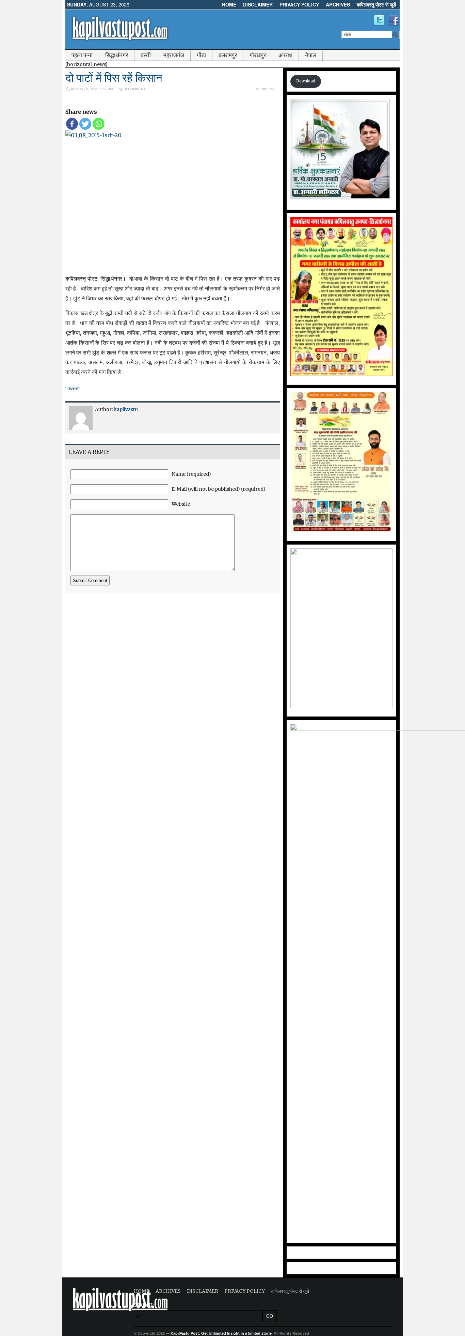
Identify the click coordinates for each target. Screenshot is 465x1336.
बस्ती (146, 55)
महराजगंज (173, 55)
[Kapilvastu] (379, 20)
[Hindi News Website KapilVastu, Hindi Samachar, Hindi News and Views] (120, 42)
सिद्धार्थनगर (116, 55)
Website (181, 504)
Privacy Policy (299, 4)
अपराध (285, 55)
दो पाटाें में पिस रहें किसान (113, 78)
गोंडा (201, 55)
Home (229, 4)
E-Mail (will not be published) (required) (219, 489)
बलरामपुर (228, 55)
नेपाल (310, 55)
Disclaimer (258, 4)
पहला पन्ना (82, 55)
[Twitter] (85, 124)
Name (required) (191, 474)
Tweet (72, 389)
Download (305, 81)
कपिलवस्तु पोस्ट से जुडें (376, 4)
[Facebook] (72, 124)
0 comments (136, 89)
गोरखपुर (258, 55)
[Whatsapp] (99, 124)
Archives (338, 4)
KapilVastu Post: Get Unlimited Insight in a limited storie (221, 1333)
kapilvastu (126, 409)
